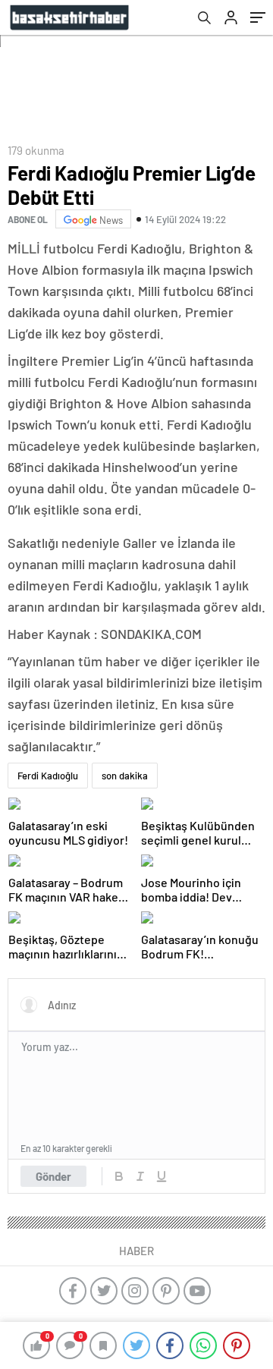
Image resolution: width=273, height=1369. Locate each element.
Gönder (53, 1176)
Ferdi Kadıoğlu (47, 775)
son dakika (125, 775)
